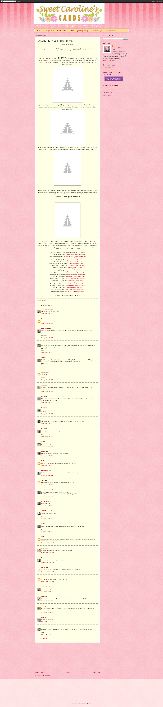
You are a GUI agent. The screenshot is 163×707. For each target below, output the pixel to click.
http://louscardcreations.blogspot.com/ (75, 274)
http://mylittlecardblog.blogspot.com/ (73, 282)
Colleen (43, 451)
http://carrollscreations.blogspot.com (75, 260)
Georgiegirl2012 (45, 606)
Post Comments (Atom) (47, 675)
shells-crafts (44, 587)
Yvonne (43, 558)
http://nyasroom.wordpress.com (73, 271)
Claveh (43, 396)
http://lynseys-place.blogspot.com (76, 265)
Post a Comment (43, 638)
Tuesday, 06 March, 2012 (47, 313)
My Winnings (97, 30)
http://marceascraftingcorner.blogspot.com (76, 256)
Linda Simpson (45, 328)
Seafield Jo (44, 524)
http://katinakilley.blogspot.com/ (75, 280)
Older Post (96, 672)
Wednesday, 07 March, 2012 (47, 543)
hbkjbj (43, 596)
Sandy (42, 627)
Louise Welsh (44, 577)
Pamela (43, 428)
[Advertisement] (67, 657)
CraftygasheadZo (45, 309)
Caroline (115, 46)
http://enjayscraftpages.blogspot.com (74, 269)
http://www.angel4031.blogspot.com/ (75, 289)
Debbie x (43, 461)
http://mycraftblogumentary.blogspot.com (75, 285)
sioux (42, 343)
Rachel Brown (44, 470)
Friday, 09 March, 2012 (46, 622)
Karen (42, 548)
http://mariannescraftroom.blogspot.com (76, 263)
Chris (42, 385)
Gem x (43, 617)
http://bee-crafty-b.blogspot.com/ (77, 278)
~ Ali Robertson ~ (45, 511)
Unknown (43, 372)
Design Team (49, 30)
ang (42, 441)
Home (39, 30)
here (113, 67)
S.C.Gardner (44, 537)
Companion (50, 58)
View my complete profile (109, 60)
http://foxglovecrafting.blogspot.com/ (76, 283)
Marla (42, 480)
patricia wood (44, 501)
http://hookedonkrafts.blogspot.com (74, 267)
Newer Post (39, 672)
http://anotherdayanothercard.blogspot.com (73, 276)
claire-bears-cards (45, 490)
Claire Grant (44, 419)
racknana (43, 567)
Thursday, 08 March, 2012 (47, 591)
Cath (42, 319)
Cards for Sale (62, 30)
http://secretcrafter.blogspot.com (75, 261)
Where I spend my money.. (80, 30)
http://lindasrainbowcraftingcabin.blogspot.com (74, 258)
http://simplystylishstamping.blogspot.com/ (74, 254)
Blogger (89, 703)
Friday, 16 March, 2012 (46, 635)
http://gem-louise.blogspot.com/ (74, 287)
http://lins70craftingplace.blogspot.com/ (74, 291)
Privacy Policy (110, 30)
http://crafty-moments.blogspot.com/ (75, 272)
